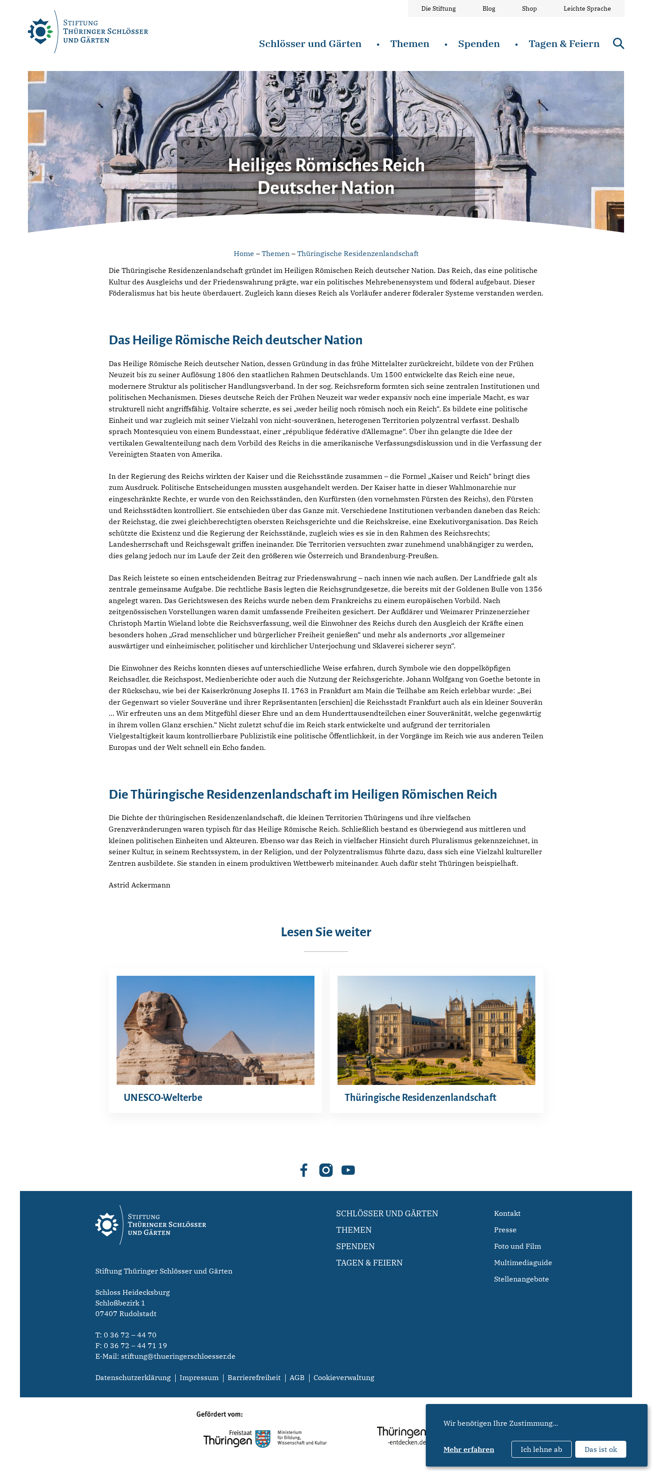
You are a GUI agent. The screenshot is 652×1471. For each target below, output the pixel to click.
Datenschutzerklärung (133, 1377)
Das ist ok (601, 1449)
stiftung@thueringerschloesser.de (178, 1356)
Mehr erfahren (469, 1449)
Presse (505, 1229)
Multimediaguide (523, 1262)
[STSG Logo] (150, 1260)
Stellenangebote (521, 1278)
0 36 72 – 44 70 (130, 1334)
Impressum (199, 1377)
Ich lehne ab (541, 1449)
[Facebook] (303, 1170)
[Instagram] (326, 1170)
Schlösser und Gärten (310, 43)
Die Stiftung (438, 8)
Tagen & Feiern (564, 43)
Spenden (479, 43)
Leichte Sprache (587, 8)
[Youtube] (348, 1170)
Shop (529, 8)
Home (244, 253)
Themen (409, 43)
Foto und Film (517, 1246)
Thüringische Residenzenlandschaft (358, 253)
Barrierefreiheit (254, 1377)
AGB (297, 1377)
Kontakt (507, 1213)
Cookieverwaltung (344, 1377)
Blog (489, 8)
